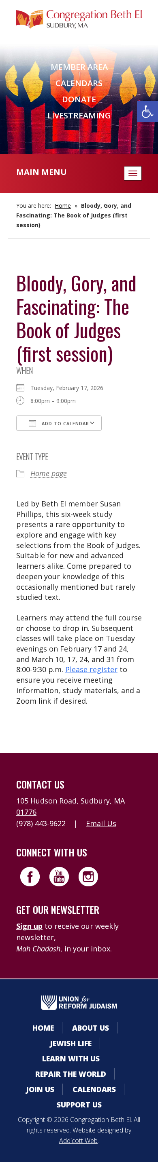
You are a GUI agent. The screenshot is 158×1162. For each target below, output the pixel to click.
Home (63, 205)
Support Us (79, 1104)
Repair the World (70, 1074)
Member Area (79, 66)
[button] (147, 111)
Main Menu (41, 172)
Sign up (29, 926)
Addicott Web (78, 1140)
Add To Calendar (64, 423)
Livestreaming (79, 115)
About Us (90, 1028)
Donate (79, 99)
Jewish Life (71, 1043)
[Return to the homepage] (79, 19)
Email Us (101, 823)
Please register (91, 669)
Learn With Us (71, 1058)
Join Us (40, 1089)
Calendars (79, 83)
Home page (48, 473)
